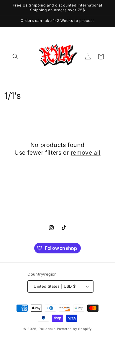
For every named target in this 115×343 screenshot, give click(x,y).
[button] (15, 56)
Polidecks (47, 329)
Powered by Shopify (74, 329)
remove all (86, 152)
